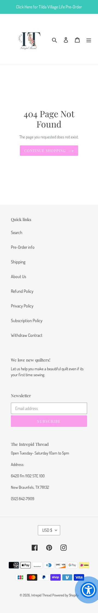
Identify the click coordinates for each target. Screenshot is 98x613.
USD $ (47, 530)
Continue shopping (45, 150)
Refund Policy (22, 291)
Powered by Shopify (65, 595)
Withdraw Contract (26, 335)
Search (16, 232)
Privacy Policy (22, 306)
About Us (18, 276)
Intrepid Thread (41, 595)
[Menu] (88, 39)
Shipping (18, 262)
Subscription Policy (26, 320)
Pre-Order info (23, 247)
